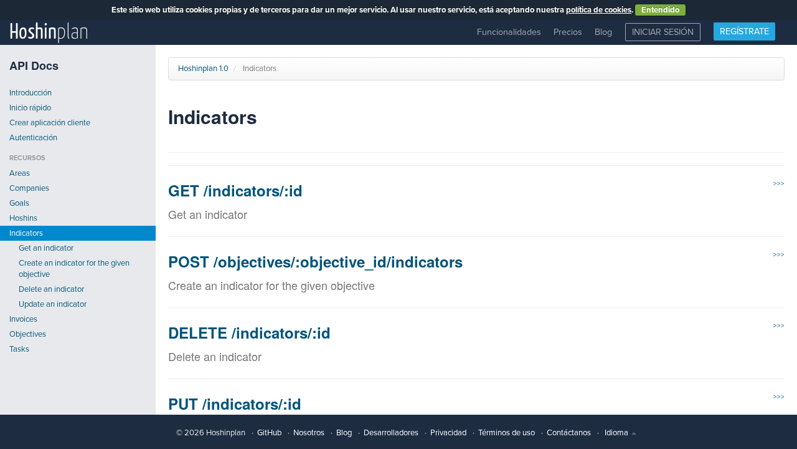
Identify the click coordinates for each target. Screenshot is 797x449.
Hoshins (23, 218)
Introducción (30, 93)
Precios (568, 32)
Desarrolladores (391, 433)
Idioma (617, 433)
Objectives (27, 334)
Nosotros (308, 433)
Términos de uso (506, 433)
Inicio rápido (30, 108)
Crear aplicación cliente (49, 123)
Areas (19, 173)
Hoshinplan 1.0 (203, 69)
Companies (29, 188)
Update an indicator (53, 304)
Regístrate (744, 31)
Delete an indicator (51, 289)
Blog (603, 32)
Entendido (660, 10)
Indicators (26, 233)
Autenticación (33, 138)
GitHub (269, 433)
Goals (19, 203)
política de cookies (598, 10)
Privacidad (448, 433)
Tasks (19, 349)
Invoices (23, 319)
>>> (779, 184)
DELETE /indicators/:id (249, 332)
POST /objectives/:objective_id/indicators (315, 261)
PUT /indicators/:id (234, 403)
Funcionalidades (509, 32)
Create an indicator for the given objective (74, 268)
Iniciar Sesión (663, 32)
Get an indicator (46, 248)
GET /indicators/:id (235, 190)
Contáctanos (569, 433)
